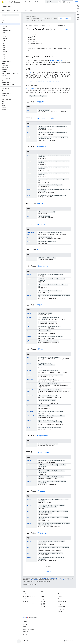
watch (28, 241)
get (28, 110)
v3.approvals (42, 147)
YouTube (43, 606)
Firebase (60, 599)
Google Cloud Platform (28, 629)
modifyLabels (30, 416)
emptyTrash (30, 379)
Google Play (61, 609)
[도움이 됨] (67, 25)
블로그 (42, 594)
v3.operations (42, 436)
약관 (24, 640)
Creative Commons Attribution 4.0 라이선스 (51, 578)
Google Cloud (61, 606)
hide (28, 326)
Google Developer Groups (29, 596)
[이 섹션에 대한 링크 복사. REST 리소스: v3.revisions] (48, 533)
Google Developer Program (29, 594)
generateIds (30, 396)
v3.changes (41, 224)
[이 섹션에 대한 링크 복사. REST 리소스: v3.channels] (48, 250)
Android (60, 594)
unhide (29, 336)
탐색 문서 (28, 72)
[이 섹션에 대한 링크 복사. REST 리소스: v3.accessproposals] (55, 118)
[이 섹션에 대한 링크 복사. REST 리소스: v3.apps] (44, 204)
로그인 (76, 2)
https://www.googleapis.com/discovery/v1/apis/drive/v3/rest (46, 81)
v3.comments (42, 266)
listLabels (30, 411)
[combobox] (53, 1)
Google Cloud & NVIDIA (28, 604)
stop (28, 258)
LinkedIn (43, 601)
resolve (29, 137)
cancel (29, 161)
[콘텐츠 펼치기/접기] (35, 34)
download (29, 375)
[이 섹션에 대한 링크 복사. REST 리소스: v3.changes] (47, 224)
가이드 (8, 10)
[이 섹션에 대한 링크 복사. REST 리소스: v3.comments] (49, 266)
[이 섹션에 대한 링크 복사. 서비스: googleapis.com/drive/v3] (54, 57)
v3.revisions (42, 533)
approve (29, 155)
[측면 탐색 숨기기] (18, 641)
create (29, 274)
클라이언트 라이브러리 (56, 60)
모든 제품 (25, 634)
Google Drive (28, 2)
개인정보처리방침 (30, 640)
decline (29, 173)
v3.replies (41, 491)
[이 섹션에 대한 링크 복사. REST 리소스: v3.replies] (46, 491)
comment (29, 167)
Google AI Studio (62, 601)
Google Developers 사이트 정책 (64, 579)
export (29, 384)
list (28, 132)
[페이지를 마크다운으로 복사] (51, 29)
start (28, 195)
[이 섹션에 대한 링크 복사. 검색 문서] (33, 69)
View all (60, 611)
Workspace (15, 2)
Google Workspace (33, 25)
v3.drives (40, 305)
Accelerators (26, 601)
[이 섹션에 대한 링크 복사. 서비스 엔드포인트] (39, 86)
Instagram (43, 599)
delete (29, 279)
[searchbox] (10, 15)
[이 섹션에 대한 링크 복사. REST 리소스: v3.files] (44, 349)
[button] (10, 22)
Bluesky (42, 596)
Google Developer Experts (29, 599)
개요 (3, 10)
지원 (31, 10)
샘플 (26, 10)
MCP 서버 (19, 10)
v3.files (40, 349)
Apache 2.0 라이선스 (33, 579)
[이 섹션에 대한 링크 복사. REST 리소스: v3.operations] (49, 436)
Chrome (60, 596)
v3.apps (40, 203)
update (29, 295)
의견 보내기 (66, 29)
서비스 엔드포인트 (31, 89)
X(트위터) (43, 604)
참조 (14, 10)
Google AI (25, 631)
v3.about (40, 102)
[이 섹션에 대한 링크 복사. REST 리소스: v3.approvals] (49, 147)
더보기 (36, 2)
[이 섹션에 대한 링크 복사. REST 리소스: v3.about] (45, 102)
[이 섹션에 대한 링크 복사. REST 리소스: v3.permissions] (50, 452)
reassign (29, 189)
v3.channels (42, 249)
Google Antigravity (62, 604)
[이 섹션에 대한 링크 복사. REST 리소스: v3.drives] (45, 305)
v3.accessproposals (45, 118)
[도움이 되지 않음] (69, 25)
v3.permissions (43, 452)
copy (28, 357)
